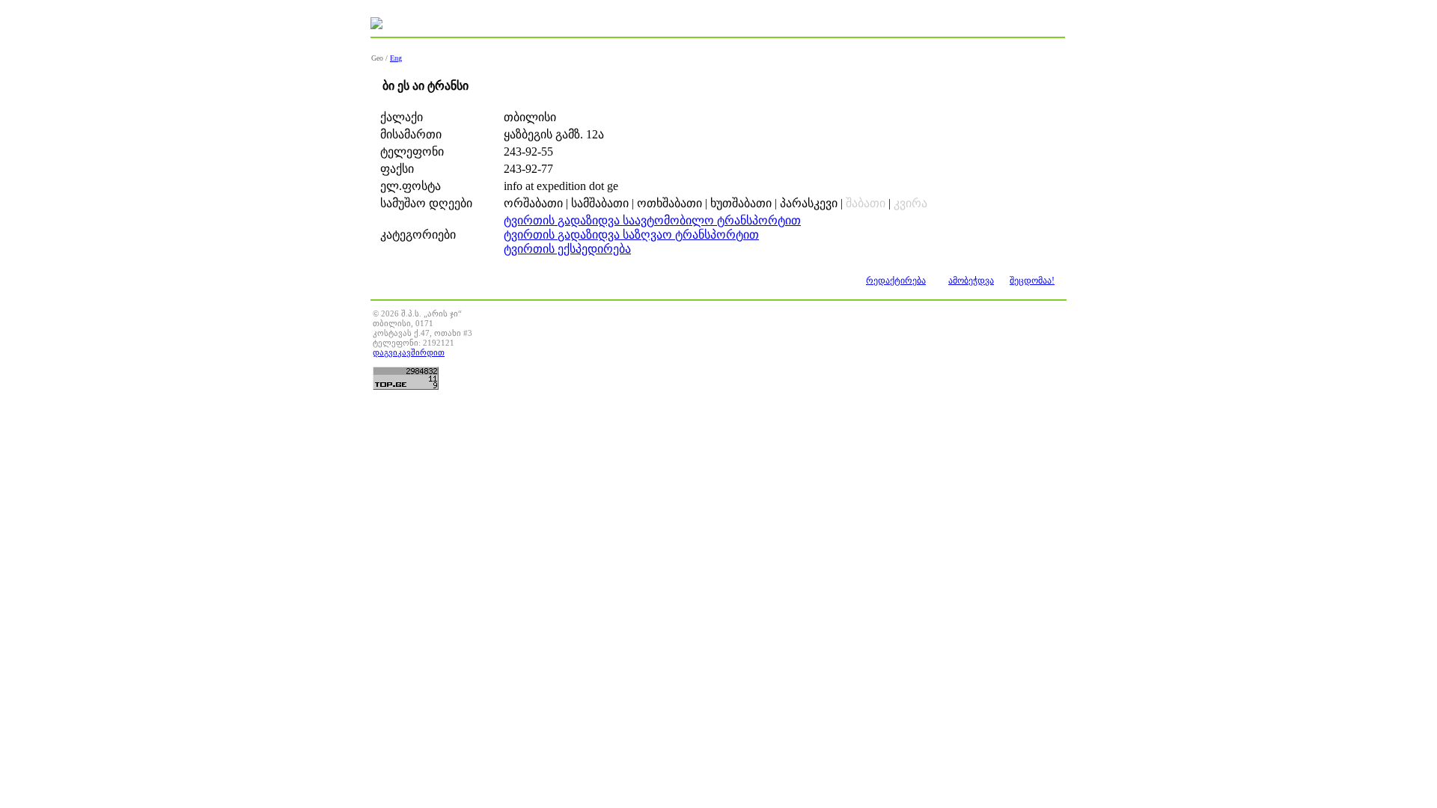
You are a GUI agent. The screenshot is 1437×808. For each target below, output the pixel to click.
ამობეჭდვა (971, 280)
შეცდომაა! (1032, 280)
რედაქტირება (896, 280)
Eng (396, 58)
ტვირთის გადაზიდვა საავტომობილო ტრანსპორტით (652, 220)
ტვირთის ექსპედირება (567, 248)
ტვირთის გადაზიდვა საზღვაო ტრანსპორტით (631, 234)
